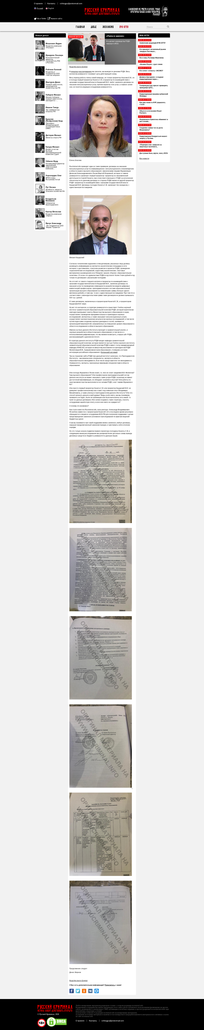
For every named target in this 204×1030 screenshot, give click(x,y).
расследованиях (85, 72)
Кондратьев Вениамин (51, 200)
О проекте (38, 3)
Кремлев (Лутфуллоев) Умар (54, 120)
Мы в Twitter (41, 19)
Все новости (144, 158)
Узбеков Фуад (52, 161)
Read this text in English (78, 67)
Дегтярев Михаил (53, 135)
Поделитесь (110, 985)
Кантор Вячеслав (53, 212)
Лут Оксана (51, 187)
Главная (80, 26)
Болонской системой (109, 352)
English (51, 8)
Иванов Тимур (52, 107)
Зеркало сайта (56, 19)
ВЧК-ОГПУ (123, 26)
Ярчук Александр (53, 223)
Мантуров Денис (53, 82)
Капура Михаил (52, 147)
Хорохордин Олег (53, 175)
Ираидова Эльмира (54, 55)
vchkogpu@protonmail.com (71, 3)
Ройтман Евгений (53, 69)
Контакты (51, 3)
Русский (40, 8)
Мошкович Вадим (54, 44)
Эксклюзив (107, 26)
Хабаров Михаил (53, 95)
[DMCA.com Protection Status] (56, 1026)
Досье (93, 26)
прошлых (74, 72)
